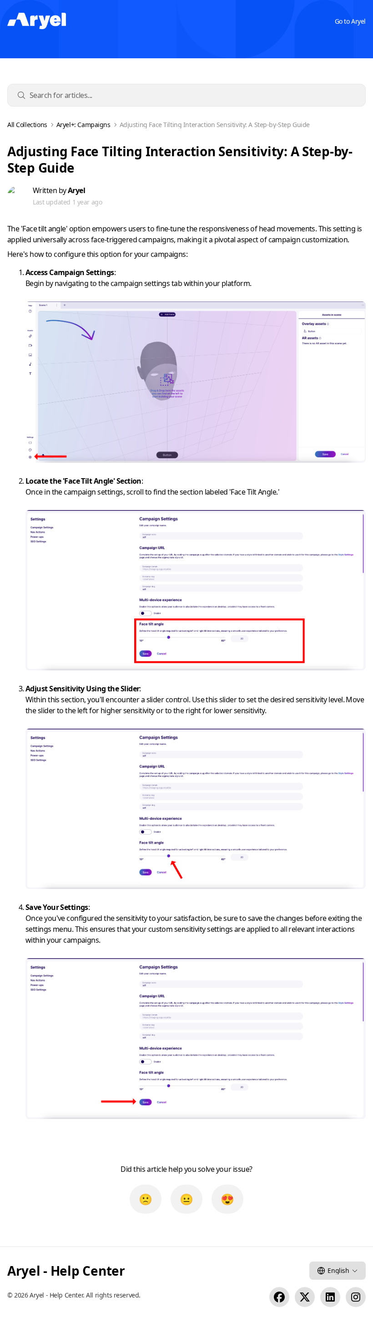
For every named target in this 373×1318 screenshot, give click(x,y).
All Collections (27, 124)
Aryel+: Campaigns (83, 124)
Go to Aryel (350, 21)
